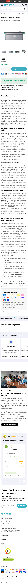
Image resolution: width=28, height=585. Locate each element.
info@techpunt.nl (5, 521)
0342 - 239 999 (5, 523)
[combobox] (14, 9)
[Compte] (23, 5)
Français (3, 566)
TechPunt (7, 582)
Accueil (3, 13)
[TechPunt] (6, 514)
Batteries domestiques (12, 13)
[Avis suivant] (24, 481)
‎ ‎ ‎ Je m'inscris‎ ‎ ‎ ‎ (22, 505)
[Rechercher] (25, 9)
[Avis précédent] (20, 481)
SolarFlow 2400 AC (12, 225)
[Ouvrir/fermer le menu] (2, 5)
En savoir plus (14, 457)
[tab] (10, 325)
